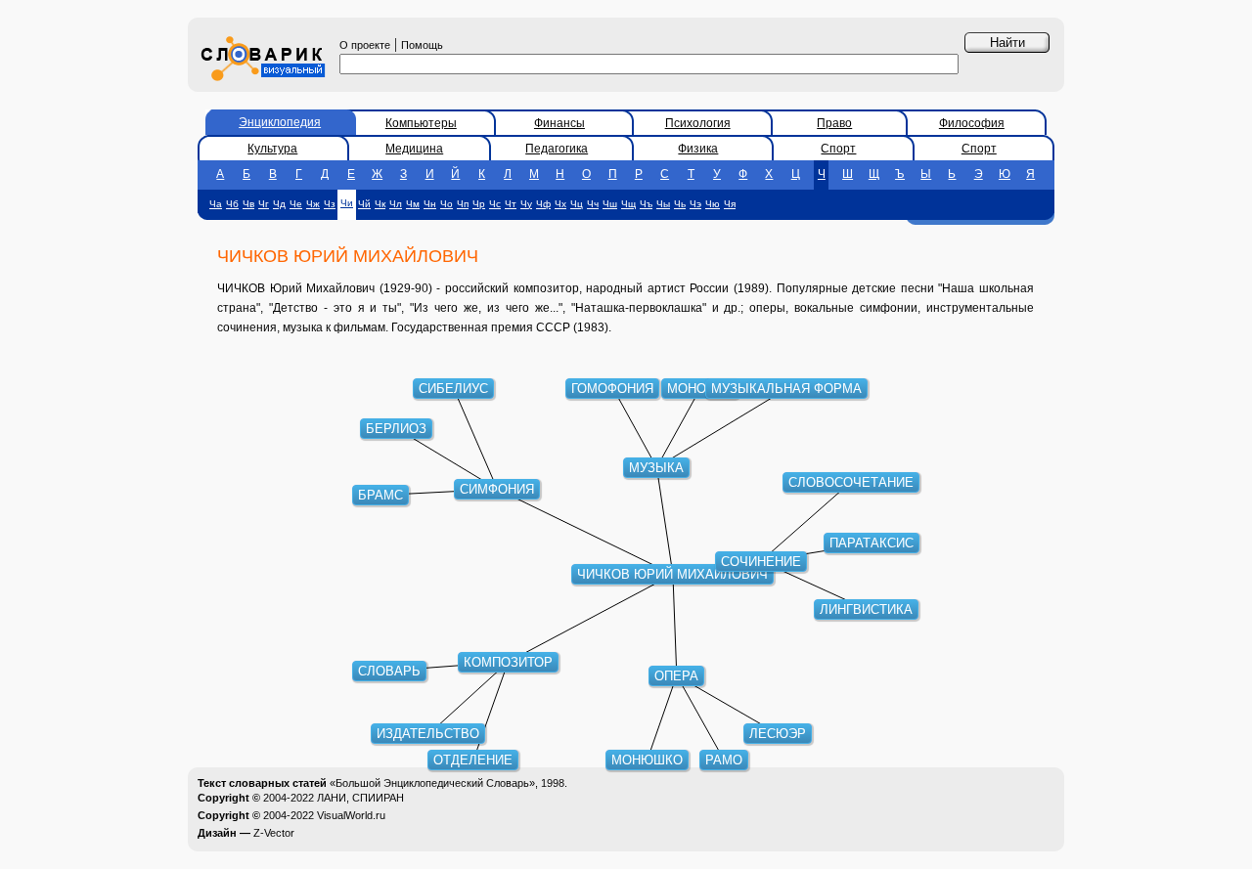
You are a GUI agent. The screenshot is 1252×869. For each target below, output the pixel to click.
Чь (680, 203)
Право (834, 123)
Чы (663, 203)
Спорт (838, 148)
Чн (430, 203)
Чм (413, 203)
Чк (380, 203)
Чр (478, 203)
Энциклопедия (280, 122)
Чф (543, 203)
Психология (698, 123)
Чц (576, 203)
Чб (232, 203)
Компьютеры (421, 123)
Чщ (628, 203)
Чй (364, 203)
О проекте (364, 45)
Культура (272, 148)
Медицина (414, 148)
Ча (215, 203)
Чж (313, 203)
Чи (346, 202)
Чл (395, 203)
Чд (279, 203)
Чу (526, 203)
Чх (560, 203)
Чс (495, 203)
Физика (698, 148)
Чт (510, 203)
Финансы (559, 123)
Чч (593, 203)
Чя (730, 203)
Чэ (695, 203)
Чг (263, 203)
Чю (712, 203)
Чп (463, 203)
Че (296, 203)
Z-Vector (273, 833)
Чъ (646, 203)
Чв (248, 203)
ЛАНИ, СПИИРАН (360, 798)
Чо (446, 203)
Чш (610, 203)
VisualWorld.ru (351, 815)
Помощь (422, 45)
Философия (972, 123)
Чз (329, 203)
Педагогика (556, 148)
